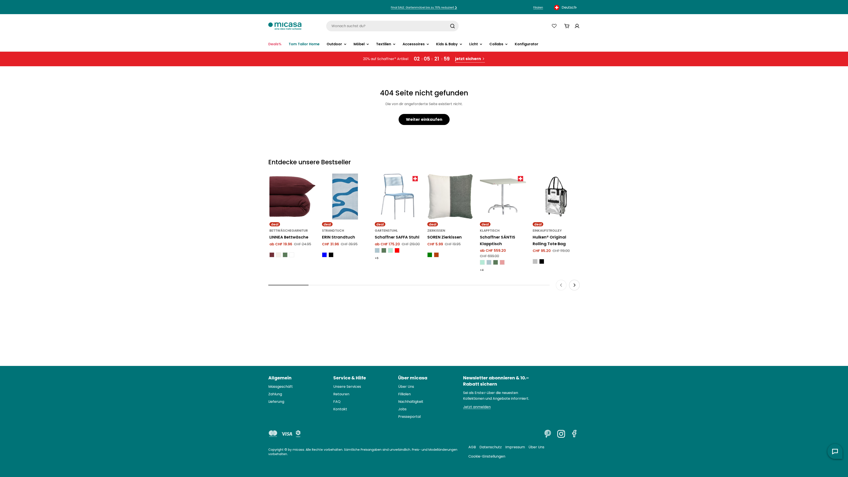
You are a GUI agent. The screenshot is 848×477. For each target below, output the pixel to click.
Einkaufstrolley (547, 230)
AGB (472, 447)
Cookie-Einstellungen (486, 456)
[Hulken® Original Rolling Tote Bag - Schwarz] (541, 261)
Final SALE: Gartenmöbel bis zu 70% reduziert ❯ (424, 7)
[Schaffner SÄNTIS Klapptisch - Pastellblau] (488, 262)
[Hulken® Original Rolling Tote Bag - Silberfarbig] (535, 261)
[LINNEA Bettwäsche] (292, 197)
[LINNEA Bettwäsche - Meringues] (278, 254)
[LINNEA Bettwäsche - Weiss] (291, 254)
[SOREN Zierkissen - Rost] (436, 254)
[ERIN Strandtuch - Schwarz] (331, 254)
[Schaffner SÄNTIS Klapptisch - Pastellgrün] (482, 262)
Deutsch (569, 7)
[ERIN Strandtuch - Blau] (324, 254)
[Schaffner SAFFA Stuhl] (398, 197)
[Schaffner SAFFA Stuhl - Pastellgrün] (390, 250)
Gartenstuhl (386, 230)
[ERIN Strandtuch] (345, 197)
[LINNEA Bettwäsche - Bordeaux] (271, 254)
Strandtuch (333, 230)
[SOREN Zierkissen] (450, 197)
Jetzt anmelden (477, 406)
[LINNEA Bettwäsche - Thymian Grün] (285, 254)
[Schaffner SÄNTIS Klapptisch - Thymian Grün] (495, 262)
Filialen (538, 7)
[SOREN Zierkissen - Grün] (429, 254)
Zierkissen (436, 230)
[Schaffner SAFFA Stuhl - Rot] (397, 250)
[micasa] (284, 26)
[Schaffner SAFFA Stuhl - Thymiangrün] (383, 250)
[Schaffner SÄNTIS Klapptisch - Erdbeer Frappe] (502, 262)
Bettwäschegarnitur (288, 230)
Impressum (515, 447)
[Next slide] (574, 285)
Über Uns (536, 447)
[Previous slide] (561, 285)
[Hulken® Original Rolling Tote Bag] (556, 197)
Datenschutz (490, 447)
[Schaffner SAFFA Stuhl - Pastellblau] (377, 250)
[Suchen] (452, 26)
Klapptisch (490, 230)
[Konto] (577, 26)
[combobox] (566, 7)
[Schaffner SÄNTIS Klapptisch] (503, 197)
